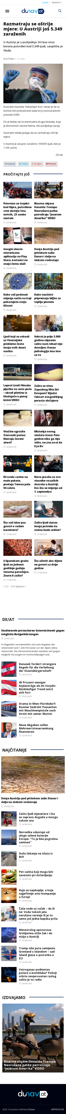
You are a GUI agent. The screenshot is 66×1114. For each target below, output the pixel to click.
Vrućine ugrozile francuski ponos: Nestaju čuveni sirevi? (14, 437)
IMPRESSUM (57, 1109)
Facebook (10, 163)
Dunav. (31, 1109)
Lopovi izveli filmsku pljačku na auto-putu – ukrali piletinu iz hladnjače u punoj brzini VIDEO (17, 392)
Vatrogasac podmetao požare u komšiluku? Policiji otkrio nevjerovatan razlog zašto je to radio (38, 974)
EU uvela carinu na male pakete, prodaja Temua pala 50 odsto (16, 482)
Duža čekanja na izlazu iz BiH (36, 855)
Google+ (38, 163)
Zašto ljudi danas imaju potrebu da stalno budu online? (47, 526)
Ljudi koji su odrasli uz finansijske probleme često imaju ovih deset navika (16, 344)
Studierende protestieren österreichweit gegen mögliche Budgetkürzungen (32, 632)
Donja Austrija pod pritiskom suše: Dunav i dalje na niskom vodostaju (46, 254)
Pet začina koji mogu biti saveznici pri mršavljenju (36, 873)
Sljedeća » (20, 586)
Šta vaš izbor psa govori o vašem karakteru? (14, 526)
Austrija (8, 58)
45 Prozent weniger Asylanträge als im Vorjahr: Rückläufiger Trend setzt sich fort (37, 687)
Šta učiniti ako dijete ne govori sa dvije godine (48, 564)
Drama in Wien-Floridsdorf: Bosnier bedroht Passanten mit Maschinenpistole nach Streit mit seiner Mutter (38, 709)
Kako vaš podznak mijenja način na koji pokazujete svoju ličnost (17, 300)
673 (13, 586)
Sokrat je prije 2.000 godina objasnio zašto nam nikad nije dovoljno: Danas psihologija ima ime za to (48, 346)
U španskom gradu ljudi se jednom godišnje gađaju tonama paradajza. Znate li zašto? (16, 568)
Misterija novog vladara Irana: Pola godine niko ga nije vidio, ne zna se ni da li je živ (48, 439)
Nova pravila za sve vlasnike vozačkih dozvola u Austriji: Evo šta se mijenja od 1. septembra (48, 484)
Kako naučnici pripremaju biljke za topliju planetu (47, 298)
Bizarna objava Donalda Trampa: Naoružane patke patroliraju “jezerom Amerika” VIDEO (48, 211)
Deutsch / (56, 2)
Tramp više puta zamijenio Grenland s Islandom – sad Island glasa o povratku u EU (37, 953)
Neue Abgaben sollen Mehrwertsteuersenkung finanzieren (36, 728)
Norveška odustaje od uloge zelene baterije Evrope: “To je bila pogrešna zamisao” (38, 837)
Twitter (24, 163)
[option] (33, 1038)
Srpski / (46, 2)
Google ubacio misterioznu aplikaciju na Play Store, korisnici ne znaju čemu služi (15, 256)
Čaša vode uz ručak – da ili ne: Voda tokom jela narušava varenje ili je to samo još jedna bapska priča (38, 913)
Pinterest (52, 163)
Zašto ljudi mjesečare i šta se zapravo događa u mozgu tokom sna (38, 817)
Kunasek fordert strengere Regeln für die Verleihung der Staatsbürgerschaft (37, 667)
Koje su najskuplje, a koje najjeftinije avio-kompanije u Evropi (37, 893)
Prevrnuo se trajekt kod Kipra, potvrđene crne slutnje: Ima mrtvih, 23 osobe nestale (17, 211)
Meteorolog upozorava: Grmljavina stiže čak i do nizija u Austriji (35, 933)
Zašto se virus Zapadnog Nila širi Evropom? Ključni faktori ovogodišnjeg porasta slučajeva (48, 393)
